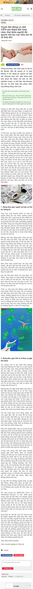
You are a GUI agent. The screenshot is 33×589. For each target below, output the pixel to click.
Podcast (7, 15)
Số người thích (19, 576)
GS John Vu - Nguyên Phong (22, 15)
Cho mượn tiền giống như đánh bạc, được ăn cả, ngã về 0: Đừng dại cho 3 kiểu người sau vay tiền (17, 103)
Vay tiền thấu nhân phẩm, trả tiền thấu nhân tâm (16, 92)
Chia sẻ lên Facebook (13, 64)
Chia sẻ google (18, 555)
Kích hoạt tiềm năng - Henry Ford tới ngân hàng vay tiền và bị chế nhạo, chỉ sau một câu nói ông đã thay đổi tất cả (17, 97)
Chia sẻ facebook (7, 555)
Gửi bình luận (8, 568)
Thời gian (10, 576)
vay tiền (4, 127)
